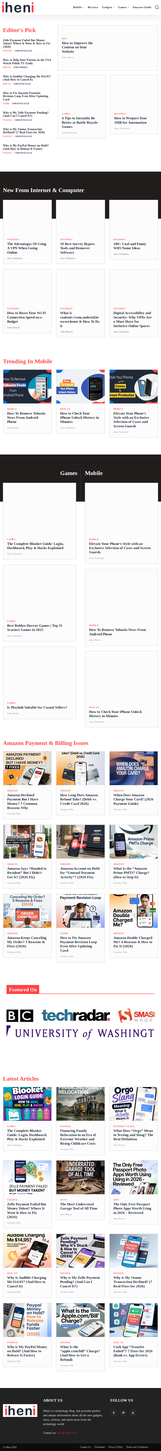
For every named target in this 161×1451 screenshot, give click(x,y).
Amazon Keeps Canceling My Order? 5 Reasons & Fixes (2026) (27, 942)
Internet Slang (124, 1126)
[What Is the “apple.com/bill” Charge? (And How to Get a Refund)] (80, 1320)
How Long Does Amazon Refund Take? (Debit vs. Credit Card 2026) (79, 799)
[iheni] (21, 7)
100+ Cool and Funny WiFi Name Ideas (129, 246)
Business (120, 114)
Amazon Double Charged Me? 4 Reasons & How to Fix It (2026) (132, 942)
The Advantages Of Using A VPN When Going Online (26, 248)
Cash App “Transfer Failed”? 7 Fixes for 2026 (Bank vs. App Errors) (133, 1351)
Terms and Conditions (137, 1447)
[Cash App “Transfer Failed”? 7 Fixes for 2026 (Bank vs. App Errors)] (134, 1320)
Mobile (12, 409)
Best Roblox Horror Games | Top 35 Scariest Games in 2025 (34, 628)
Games (66, 114)
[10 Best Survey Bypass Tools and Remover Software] (80, 217)
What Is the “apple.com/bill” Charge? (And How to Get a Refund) (80, 1353)
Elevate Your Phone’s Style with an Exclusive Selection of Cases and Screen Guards (131, 419)
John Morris (20, 67)
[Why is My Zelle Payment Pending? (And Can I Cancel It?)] (80, 1251)
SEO (64, 39)
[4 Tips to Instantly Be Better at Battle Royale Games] (81, 91)
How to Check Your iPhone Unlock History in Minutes (79, 417)
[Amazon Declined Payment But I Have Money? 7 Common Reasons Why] (27, 768)
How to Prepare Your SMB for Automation (130, 120)
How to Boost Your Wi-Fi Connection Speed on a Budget (26, 317)
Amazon (12, 791)
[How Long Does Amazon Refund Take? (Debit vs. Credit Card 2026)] (80, 768)
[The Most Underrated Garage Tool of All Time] (80, 1177)
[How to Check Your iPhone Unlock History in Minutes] (80, 386)
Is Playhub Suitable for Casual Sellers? (37, 707)
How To (7, 67)
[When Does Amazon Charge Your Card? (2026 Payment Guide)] (134, 768)
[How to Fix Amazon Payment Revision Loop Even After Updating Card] (80, 911)
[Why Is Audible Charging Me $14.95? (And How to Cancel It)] (27, 1251)
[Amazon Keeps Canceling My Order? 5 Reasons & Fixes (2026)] (27, 911)
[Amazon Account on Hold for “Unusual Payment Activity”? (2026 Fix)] (80, 842)
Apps (116, 1200)
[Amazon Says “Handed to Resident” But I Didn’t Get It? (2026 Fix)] (27, 842)
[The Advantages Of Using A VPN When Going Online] (27, 217)
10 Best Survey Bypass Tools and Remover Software (77, 248)
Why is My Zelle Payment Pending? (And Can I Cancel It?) (26, 114)
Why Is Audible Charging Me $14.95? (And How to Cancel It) (27, 78)
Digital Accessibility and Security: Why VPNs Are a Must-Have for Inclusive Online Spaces (132, 319)
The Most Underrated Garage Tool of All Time (78, 1206)
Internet (13, 240)
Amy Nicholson (69, 132)
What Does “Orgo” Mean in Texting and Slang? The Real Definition (133, 1135)
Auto (63, 1200)
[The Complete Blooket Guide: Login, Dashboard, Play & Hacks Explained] (39, 508)
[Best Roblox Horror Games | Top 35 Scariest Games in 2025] (39, 590)
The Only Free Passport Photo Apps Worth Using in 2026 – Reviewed (132, 1208)
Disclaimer (99, 1447)
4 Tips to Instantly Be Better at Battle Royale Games (80, 122)
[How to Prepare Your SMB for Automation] (134, 91)
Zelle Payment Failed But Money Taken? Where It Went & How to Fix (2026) (26, 43)
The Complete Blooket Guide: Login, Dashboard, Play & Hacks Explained (35, 546)
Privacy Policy (115, 1447)
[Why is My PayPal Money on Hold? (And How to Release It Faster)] (27, 1320)
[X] (133, 1413)
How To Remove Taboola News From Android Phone (26, 417)
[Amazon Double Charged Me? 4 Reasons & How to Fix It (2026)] (134, 911)
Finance (7, 51)
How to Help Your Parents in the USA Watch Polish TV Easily (27, 61)
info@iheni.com (67, 1432)
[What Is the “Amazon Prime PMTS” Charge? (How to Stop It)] (134, 842)
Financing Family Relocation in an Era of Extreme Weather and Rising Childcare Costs (78, 1137)
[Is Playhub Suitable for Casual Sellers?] (39, 672)
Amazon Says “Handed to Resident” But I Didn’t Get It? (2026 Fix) (27, 873)
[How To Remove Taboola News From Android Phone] (27, 386)
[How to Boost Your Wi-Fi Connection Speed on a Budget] (27, 286)
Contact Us (85, 1447)
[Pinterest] (123, 1413)
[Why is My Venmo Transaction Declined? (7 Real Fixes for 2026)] (134, 1251)
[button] (157, 7)
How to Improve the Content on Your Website (77, 47)
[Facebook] (113, 1413)
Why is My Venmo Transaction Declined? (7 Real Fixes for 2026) (24, 131)
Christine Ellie (23, 51)
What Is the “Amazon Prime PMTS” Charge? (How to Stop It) (131, 873)
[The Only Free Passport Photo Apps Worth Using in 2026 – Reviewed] (134, 1177)
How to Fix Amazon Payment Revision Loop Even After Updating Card (25, 96)
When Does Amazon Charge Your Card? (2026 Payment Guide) (133, 799)
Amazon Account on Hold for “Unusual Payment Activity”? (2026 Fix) (79, 873)
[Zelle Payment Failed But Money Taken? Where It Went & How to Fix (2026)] (27, 1177)
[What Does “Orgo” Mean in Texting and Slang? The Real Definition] (134, 1104)
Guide (6, 104)
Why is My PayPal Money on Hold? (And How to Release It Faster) (26, 147)
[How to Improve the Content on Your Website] (128, 48)
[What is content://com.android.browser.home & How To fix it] (80, 286)
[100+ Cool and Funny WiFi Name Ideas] (134, 217)
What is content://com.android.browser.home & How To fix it (80, 319)
